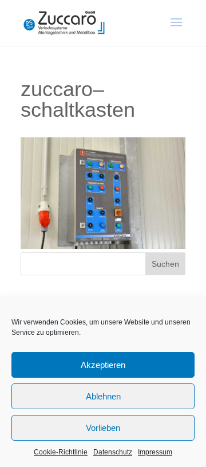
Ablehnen (103, 396)
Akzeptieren (103, 365)
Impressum (155, 452)
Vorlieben (103, 428)
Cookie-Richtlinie (61, 452)
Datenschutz (112, 452)
